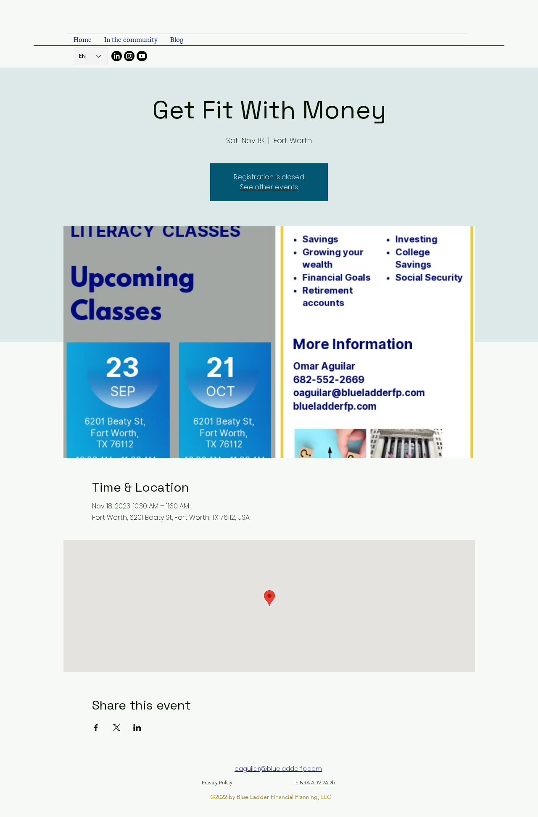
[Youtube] (142, 56)
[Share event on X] (117, 727)
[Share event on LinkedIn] (137, 727)
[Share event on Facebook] (96, 727)
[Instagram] (129, 56)
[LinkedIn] (116, 56)
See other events (269, 187)
